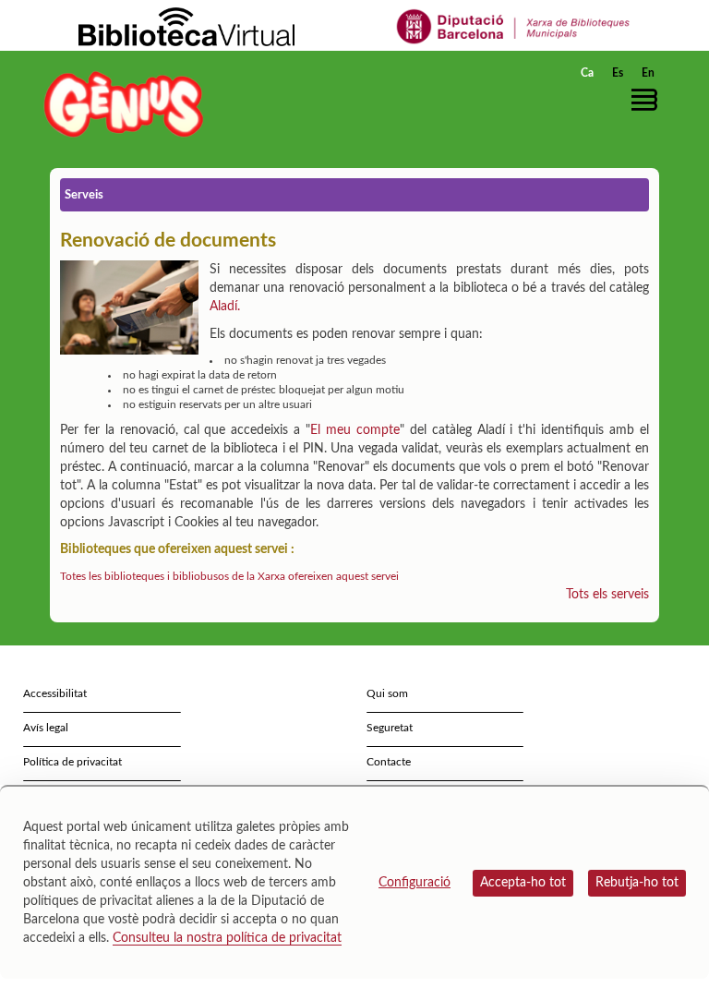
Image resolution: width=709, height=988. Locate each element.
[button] (649, 99)
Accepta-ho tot (523, 882)
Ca (587, 72)
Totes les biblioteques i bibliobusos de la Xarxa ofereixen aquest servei (229, 576)
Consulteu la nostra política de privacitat (227, 938)
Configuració (415, 882)
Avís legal (45, 727)
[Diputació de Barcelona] (513, 26)
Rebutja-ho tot (637, 882)
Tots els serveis (607, 594)
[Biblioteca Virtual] (186, 26)
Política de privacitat (72, 761)
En (648, 72)
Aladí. (225, 306)
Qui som (387, 693)
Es (617, 72)
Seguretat (390, 727)
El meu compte (355, 430)
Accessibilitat (55, 693)
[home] (123, 104)
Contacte (389, 761)
